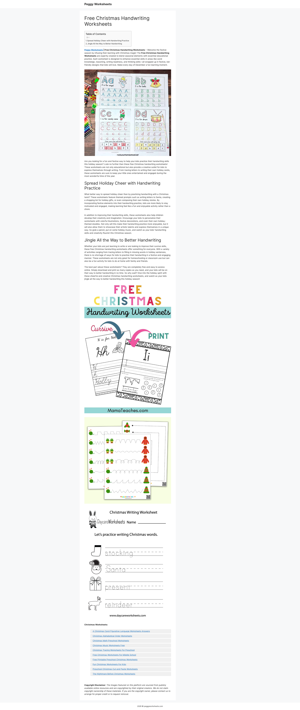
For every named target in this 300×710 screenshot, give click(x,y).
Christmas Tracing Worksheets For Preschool (114, 650)
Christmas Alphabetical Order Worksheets (112, 636)
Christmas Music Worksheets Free (109, 645)
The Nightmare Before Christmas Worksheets (114, 674)
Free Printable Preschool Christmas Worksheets (115, 659)
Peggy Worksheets (98, 4)
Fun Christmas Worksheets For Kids (109, 664)
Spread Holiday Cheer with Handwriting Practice (108, 41)
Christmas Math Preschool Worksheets (111, 641)
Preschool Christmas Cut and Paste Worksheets (115, 669)
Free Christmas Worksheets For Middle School (114, 655)
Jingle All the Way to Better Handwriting (105, 44)
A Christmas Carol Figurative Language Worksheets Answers (121, 631)
